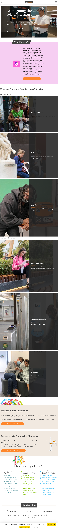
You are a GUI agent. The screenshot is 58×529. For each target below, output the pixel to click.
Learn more (13, 30)
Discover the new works (31, 79)
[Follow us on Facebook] (50, 515)
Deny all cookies (24, 527)
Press (8, 515)
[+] (13, 492)
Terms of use (14, 515)
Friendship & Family (8, 471)
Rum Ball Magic (48, 473)
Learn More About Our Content (12, 424)
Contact (40, 515)
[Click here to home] (29, 505)
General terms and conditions (31, 515)
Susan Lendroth (47, 475)
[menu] (2, 2)
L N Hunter (26, 475)
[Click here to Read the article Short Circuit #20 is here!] (16, 64)
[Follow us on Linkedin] (44, 515)
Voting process (21, 515)
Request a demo (30, 30)
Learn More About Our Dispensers (13, 451)
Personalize (35, 527)
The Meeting (8, 473)
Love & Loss (25, 471)
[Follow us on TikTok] (48, 515)
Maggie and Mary (30, 473)
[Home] (29, 2)
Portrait (43, 471)
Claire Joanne (7, 475)
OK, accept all (51, 524)
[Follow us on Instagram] (46, 515)
